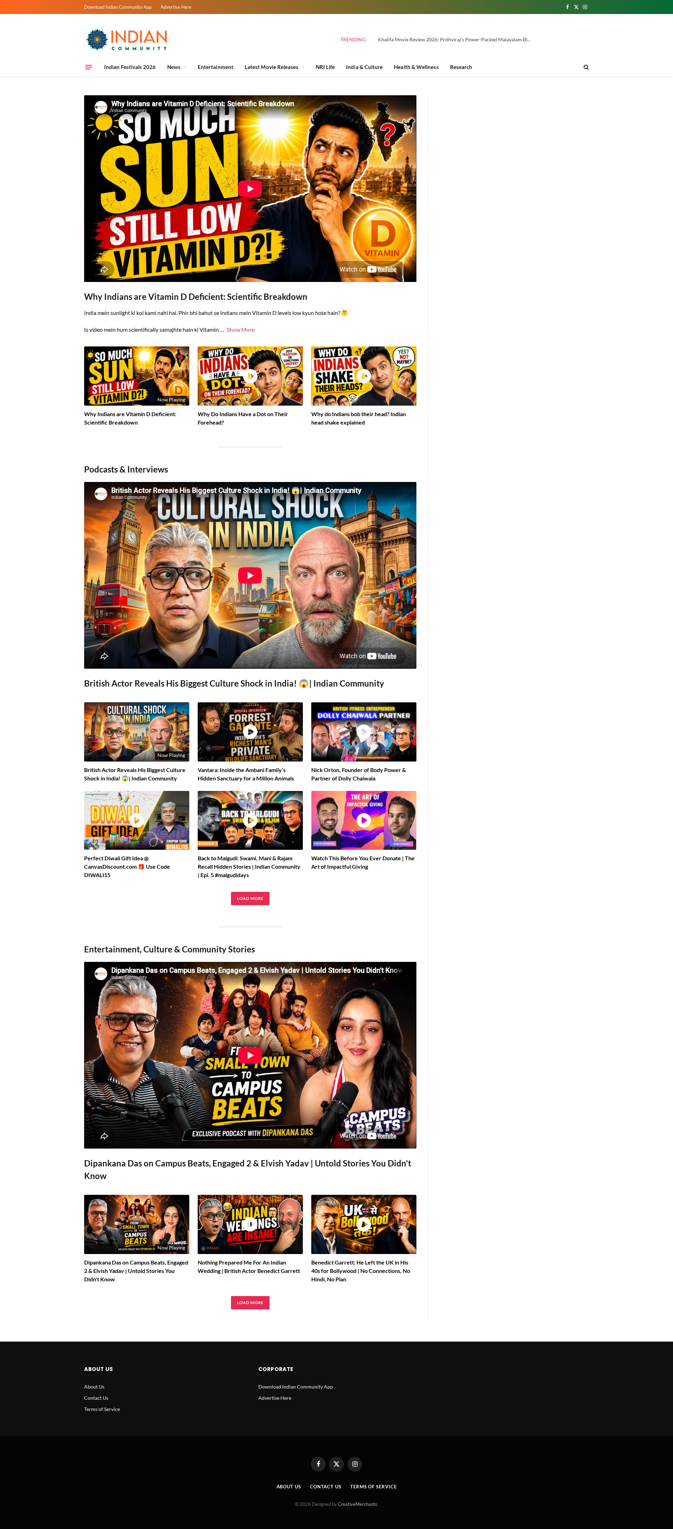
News (174, 67)
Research (461, 67)
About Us (94, 1387)
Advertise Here (176, 7)
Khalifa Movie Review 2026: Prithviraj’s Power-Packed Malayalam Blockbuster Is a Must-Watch (457, 39)
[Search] (585, 67)
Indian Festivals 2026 (130, 67)
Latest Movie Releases (272, 67)
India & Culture (364, 67)
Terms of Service (102, 1409)
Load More (250, 898)
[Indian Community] (128, 39)
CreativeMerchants (357, 1504)
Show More (240, 329)
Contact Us (96, 1398)
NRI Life (325, 67)
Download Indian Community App (117, 7)
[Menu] (88, 67)
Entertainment (215, 67)
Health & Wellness (416, 67)
